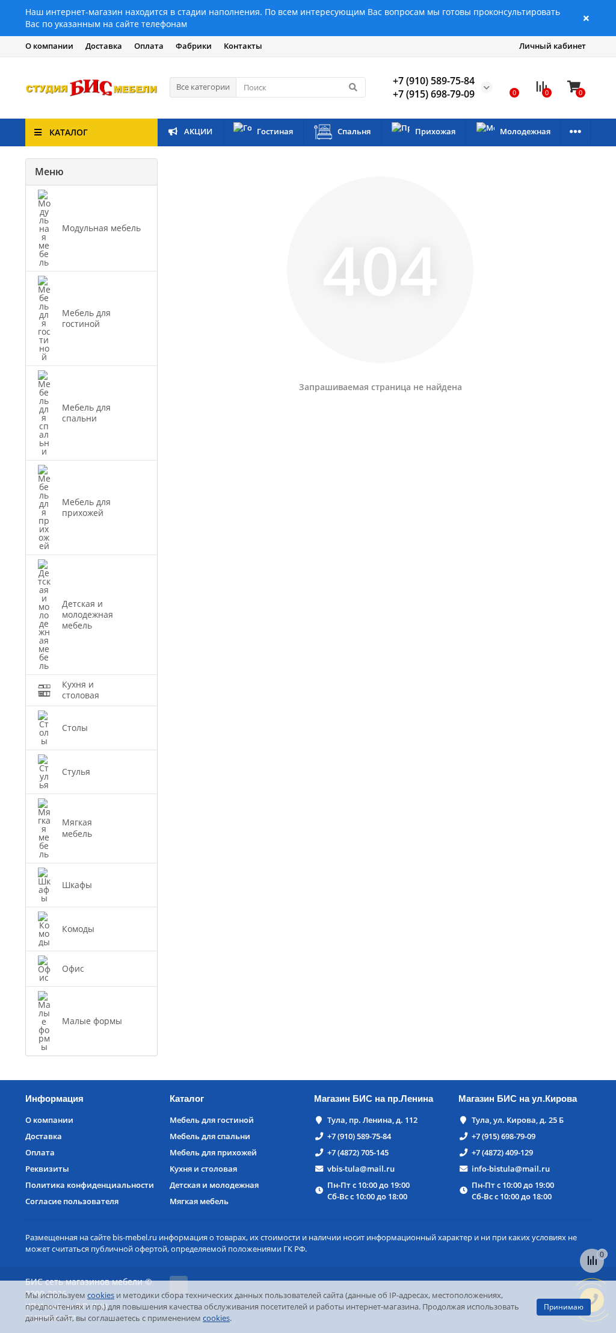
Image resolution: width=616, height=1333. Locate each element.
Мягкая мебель (199, 1201)
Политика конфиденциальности (89, 1184)
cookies (100, 1295)
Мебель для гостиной (212, 1119)
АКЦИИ (198, 131)
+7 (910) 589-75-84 (359, 1136)
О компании (49, 45)
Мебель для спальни (210, 1136)
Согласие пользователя (72, 1201)
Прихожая (435, 131)
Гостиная (275, 131)
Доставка (103, 45)
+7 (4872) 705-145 (358, 1152)
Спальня (354, 131)
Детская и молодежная (214, 1184)
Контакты (243, 45)
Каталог (187, 1098)
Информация (54, 1098)
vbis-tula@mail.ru (361, 1168)
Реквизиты (47, 1168)
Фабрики (194, 45)
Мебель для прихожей (213, 1152)
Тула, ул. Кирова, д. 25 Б (518, 1119)
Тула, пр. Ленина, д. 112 (372, 1119)
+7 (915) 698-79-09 (503, 1136)
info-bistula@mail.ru (511, 1168)
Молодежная (525, 131)
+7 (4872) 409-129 (502, 1152)
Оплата (149, 45)
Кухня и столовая (203, 1168)
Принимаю (564, 1307)
